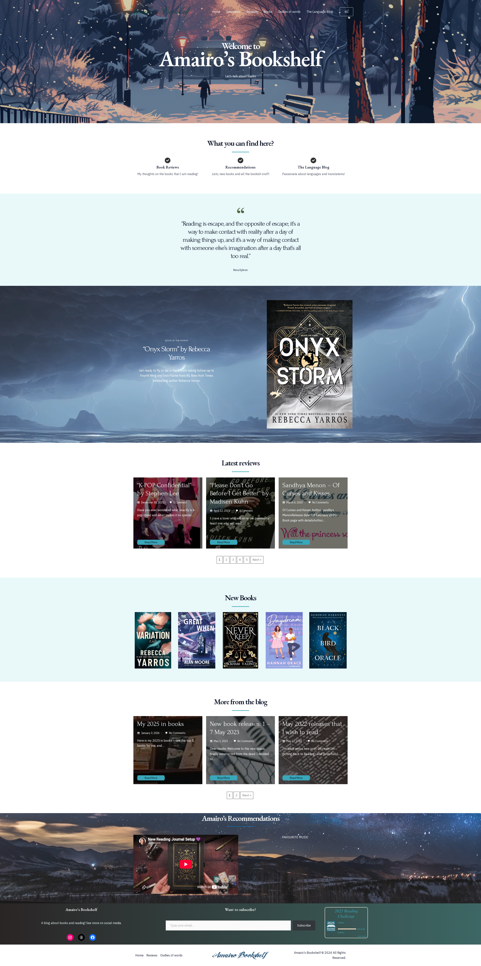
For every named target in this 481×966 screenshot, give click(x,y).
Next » (257, 560)
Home (216, 12)
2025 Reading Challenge (346, 913)
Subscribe (304, 925)
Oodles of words (289, 12)
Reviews (252, 12)
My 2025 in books (160, 724)
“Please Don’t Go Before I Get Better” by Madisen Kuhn (239, 493)
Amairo (341, 922)
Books (268, 12)
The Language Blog (319, 12)
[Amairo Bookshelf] (161, 11)
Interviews (233, 12)
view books (362, 936)
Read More (151, 542)
